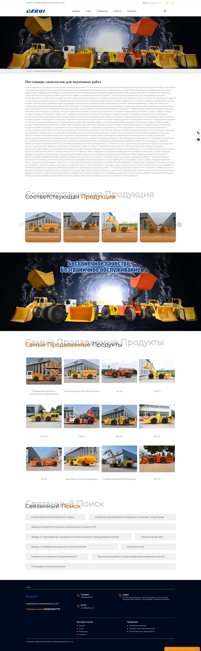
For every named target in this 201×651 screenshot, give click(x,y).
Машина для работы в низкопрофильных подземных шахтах (131, 556)
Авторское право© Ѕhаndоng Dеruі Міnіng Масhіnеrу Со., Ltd (49, 642)
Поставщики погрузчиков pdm (48, 566)
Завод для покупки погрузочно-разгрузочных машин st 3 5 (63, 527)
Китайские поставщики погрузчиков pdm (54, 556)
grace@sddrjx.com (155, 3)
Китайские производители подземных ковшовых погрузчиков (129, 517)
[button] (179, 224)
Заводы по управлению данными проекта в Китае (58, 546)
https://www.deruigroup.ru (143, 146)
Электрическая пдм (152, 537)
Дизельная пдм (135, 546)
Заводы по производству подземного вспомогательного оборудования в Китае (75, 537)
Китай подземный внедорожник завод (52, 517)
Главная (29, 71)
